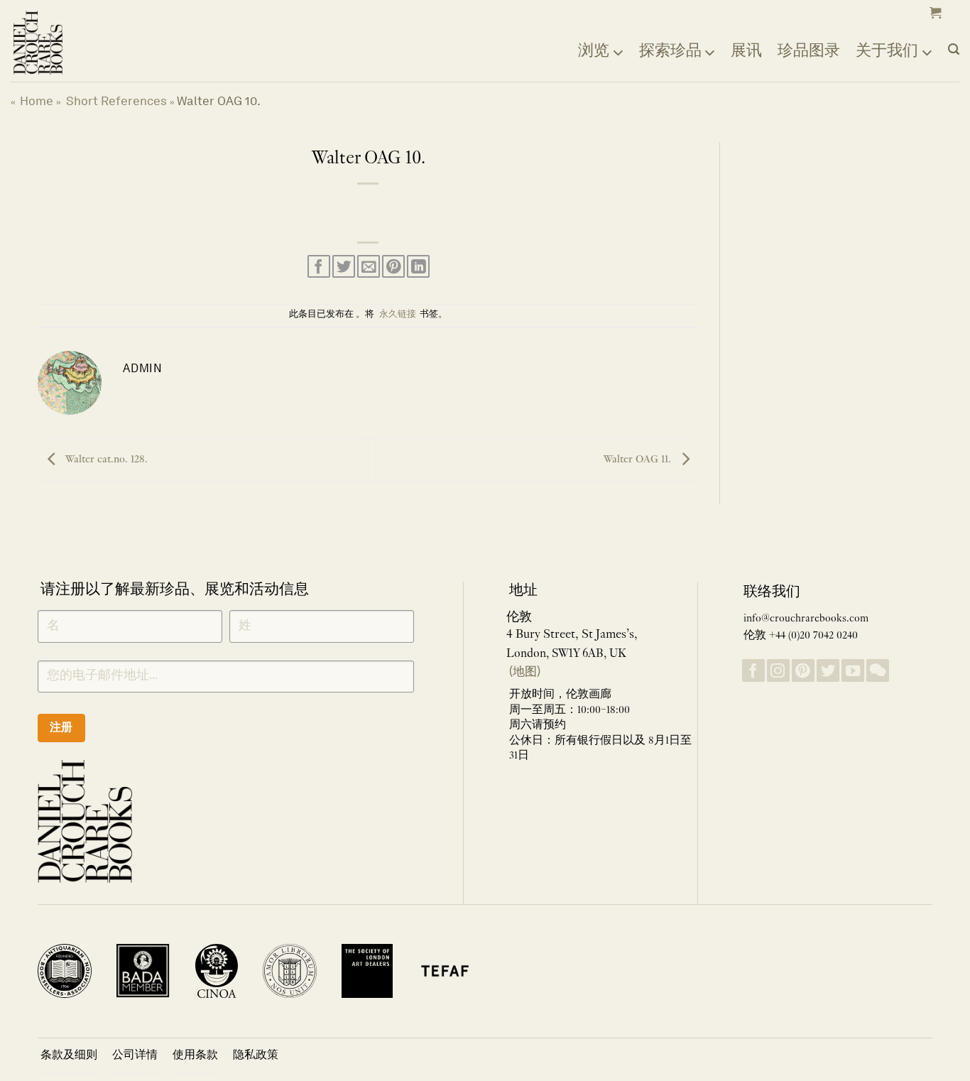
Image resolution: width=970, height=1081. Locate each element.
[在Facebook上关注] (753, 671)
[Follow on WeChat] (877, 671)
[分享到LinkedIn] (418, 266)
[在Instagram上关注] (778, 671)
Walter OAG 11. (639, 459)
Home (36, 101)
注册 (61, 727)
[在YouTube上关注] (852, 671)
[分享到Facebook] (318, 266)
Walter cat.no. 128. (105, 459)
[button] (934, 12)
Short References (116, 101)
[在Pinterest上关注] (803, 671)
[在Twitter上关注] (828, 671)
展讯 (746, 50)
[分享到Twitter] (343, 266)
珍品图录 (809, 50)
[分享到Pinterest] (393, 266)
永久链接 (397, 314)
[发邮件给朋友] (368, 266)
